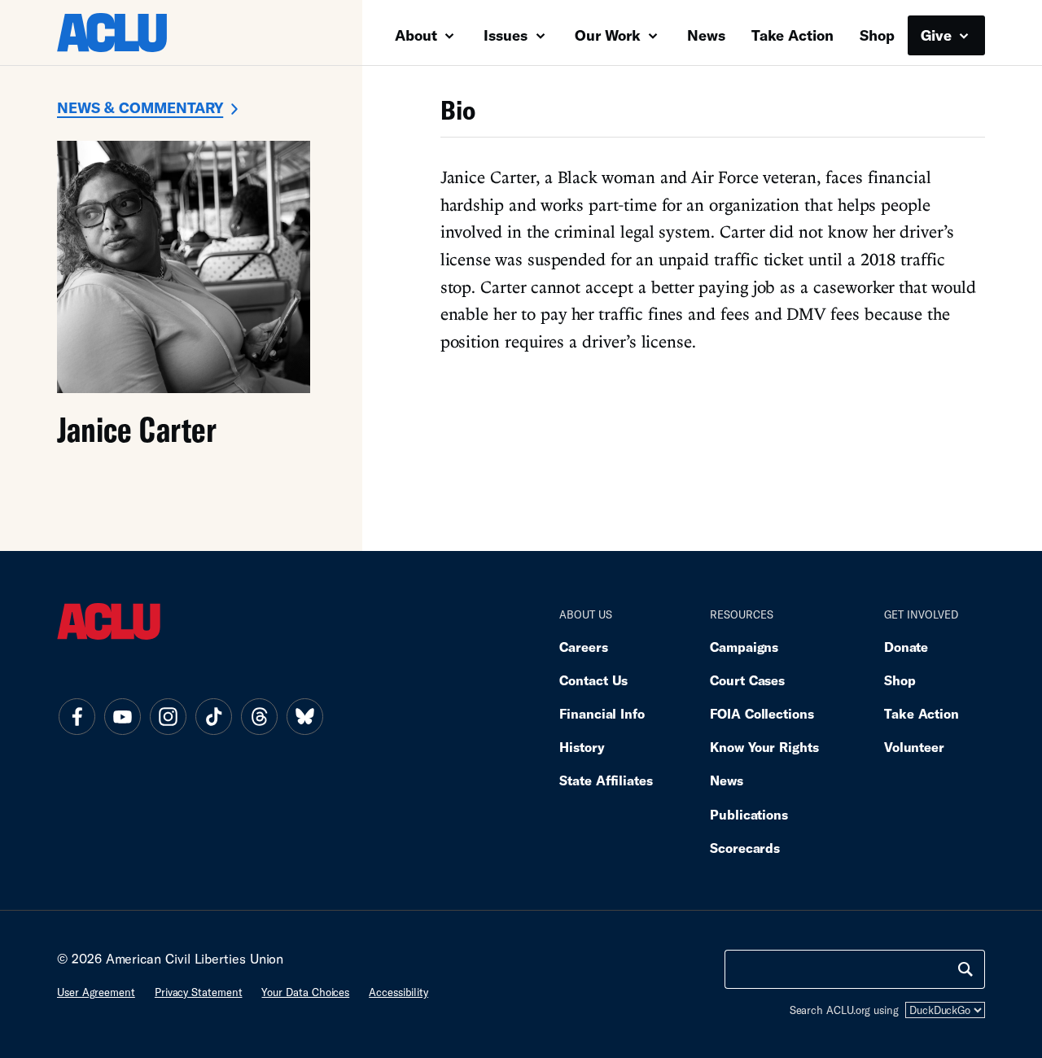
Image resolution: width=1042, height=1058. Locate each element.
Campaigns (744, 646)
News (706, 35)
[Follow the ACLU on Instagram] (167, 716)
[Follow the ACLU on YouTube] (122, 716)
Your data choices (305, 992)
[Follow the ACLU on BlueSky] (304, 716)
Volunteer (914, 746)
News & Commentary (140, 107)
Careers (583, 646)
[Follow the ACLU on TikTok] (213, 716)
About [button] (418, 35)
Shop (877, 35)
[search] (965, 969)
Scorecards (745, 847)
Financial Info (602, 713)
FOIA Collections (762, 713)
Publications (749, 814)
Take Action (792, 35)
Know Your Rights (764, 746)
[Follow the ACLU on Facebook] (76, 716)
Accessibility (398, 992)
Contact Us (593, 680)
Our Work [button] (610, 35)
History (581, 746)
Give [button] (938, 35)
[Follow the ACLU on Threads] (258, 716)
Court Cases (747, 680)
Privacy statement (199, 992)
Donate (906, 646)
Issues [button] (508, 35)
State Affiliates (606, 780)
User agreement (96, 992)
